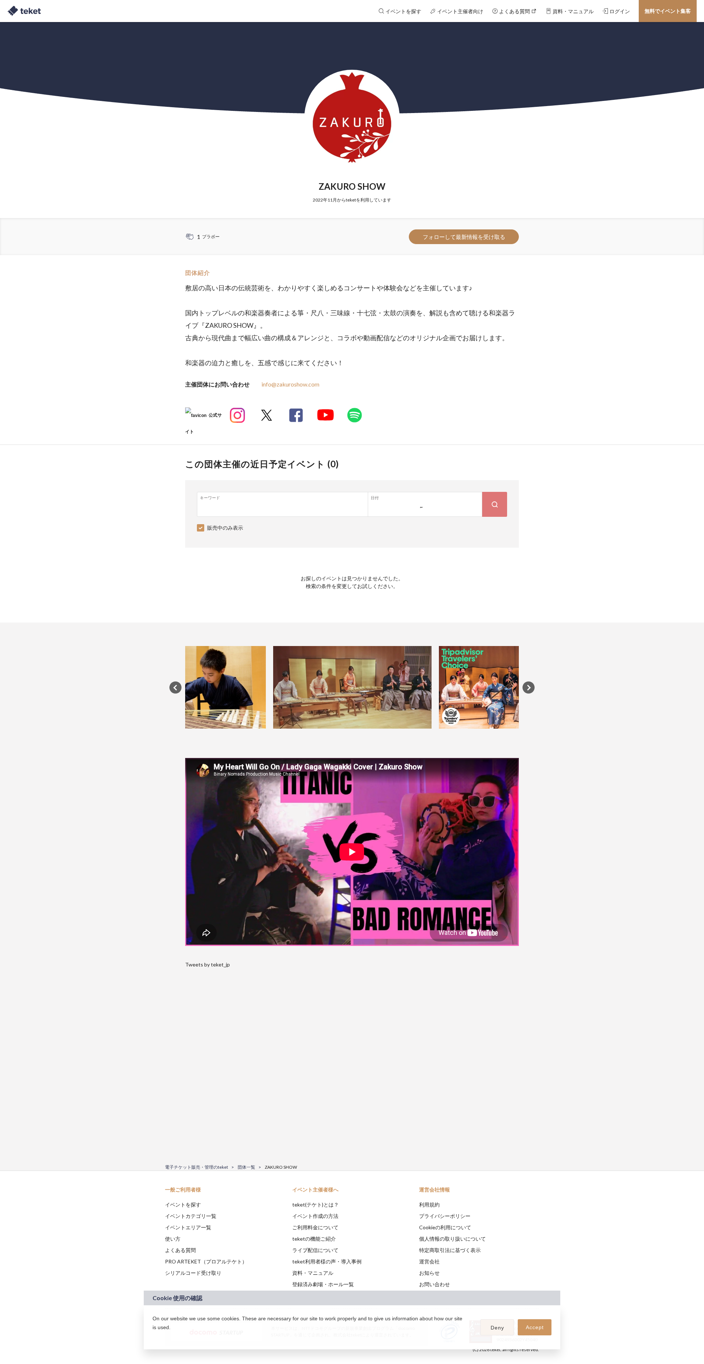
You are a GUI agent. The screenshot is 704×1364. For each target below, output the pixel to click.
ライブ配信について (315, 1250)
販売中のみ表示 (225, 528)
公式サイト (203, 418)
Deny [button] (497, 1328)
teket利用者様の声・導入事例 (327, 1261)
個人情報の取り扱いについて (452, 1239)
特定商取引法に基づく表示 (450, 1250)
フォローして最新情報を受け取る (464, 236)
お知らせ (429, 1273)
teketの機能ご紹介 (314, 1239)
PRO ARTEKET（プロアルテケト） (206, 1261)
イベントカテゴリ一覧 (190, 1216)
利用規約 (429, 1204)
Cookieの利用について (445, 1227)
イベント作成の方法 (315, 1216)
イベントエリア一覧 (188, 1227)
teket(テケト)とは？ (315, 1204)
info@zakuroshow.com (290, 384)
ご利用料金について (315, 1227)
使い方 (172, 1239)
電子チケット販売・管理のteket (196, 1167)
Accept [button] (535, 1327)
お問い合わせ (434, 1284)
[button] (154, 1337)
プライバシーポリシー (444, 1216)
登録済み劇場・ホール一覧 (323, 1284)
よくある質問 (180, 1250)
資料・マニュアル (312, 1273)
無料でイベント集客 (668, 11)
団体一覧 (246, 1167)
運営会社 (429, 1261)
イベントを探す (183, 1204)
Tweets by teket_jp (207, 964)
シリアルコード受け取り (193, 1273)
